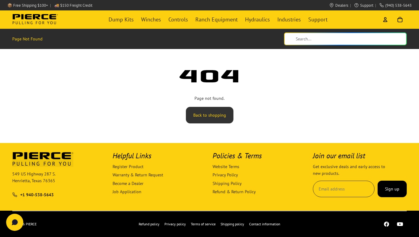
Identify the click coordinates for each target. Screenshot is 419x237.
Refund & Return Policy (234, 191)
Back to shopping (209, 115)
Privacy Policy (225, 175)
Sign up (392, 189)
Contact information (264, 224)
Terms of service (203, 224)
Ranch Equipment (216, 19)
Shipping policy (232, 224)
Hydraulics (257, 19)
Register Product (128, 166)
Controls (178, 19)
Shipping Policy (227, 183)
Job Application (127, 191)
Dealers (341, 5)
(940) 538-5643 (398, 5)
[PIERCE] (35, 19)
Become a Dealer (128, 183)
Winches (151, 19)
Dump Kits (121, 19)
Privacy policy (175, 224)
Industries (289, 19)
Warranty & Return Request (138, 175)
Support (366, 5)
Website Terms (226, 166)
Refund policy (149, 224)
